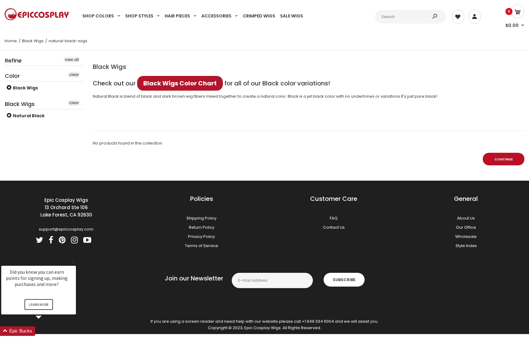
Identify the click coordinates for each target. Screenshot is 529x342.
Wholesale (466, 236)
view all (72, 59)
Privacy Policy (201, 236)
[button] (46, 331)
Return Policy (201, 227)
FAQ (334, 218)
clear (74, 74)
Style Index (466, 246)
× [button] (73, 262)
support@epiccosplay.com (66, 229)
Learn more (39, 304)
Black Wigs (25, 88)
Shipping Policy (201, 218)
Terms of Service (201, 246)
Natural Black (28, 116)
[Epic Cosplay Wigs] (37, 19)
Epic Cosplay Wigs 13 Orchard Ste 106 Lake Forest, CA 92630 (66, 207)
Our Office (466, 227)
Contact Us (334, 227)
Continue (503, 159)
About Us (466, 218)
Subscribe (344, 280)
